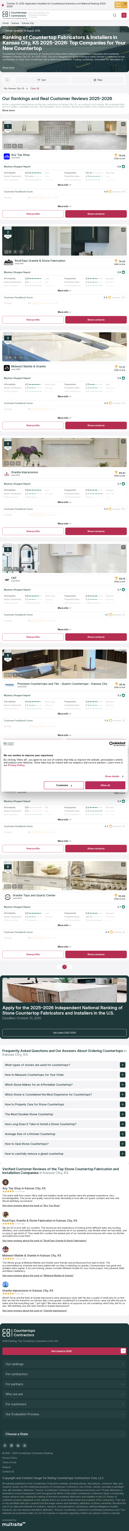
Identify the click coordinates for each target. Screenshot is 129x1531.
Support (6, 1467)
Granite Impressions (24, 472)
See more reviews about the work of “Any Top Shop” (31, 1205)
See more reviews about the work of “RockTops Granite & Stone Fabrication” (44, 1240)
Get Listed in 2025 (61, 1351)
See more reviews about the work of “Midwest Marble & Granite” (38, 1275)
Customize (62, 785)
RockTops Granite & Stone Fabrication (40, 260)
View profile (33, 213)
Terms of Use (9, 1462)
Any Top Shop (20, 154)
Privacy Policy (9, 1457)
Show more (8, 67)
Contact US (8, 1471)
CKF (14, 578)
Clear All (35, 88)
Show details (112, 776)
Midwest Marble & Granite (28, 366)
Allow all (105, 785)
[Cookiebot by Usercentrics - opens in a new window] (111, 744)
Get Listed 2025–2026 (64, 1032)
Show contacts (96, 213)
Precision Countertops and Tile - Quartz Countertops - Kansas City (62, 683)
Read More (118, 5)
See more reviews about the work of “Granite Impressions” (34, 1310)
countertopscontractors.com (85, 1490)
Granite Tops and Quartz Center (34, 895)
